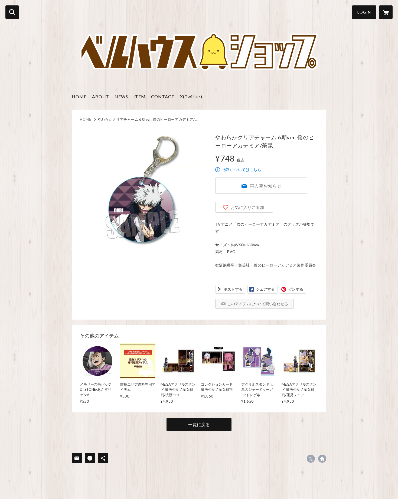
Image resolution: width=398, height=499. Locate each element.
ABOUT (100, 96)
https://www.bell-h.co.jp (322, 459)
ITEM (139, 96)
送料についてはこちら (241, 169)
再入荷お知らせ (266, 185)
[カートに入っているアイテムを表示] (386, 12)
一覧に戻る (199, 424)
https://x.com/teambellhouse (311, 459)
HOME (79, 96)
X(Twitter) (191, 96)
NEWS (121, 96)
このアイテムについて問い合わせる (257, 303)
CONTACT (163, 96)
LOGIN (364, 12)
